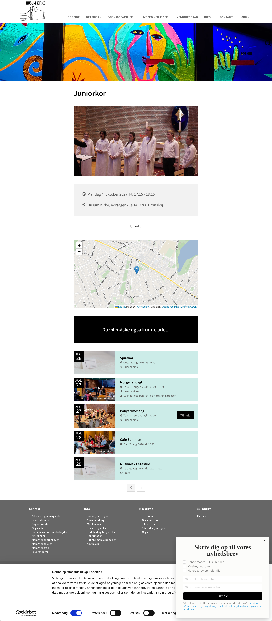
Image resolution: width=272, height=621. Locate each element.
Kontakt (226, 17)
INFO (207, 17)
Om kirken (146, 509)
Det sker (92, 17)
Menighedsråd (187, 17)
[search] (270, 37)
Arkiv (245, 17)
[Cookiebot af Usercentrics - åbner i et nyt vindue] (25, 613)
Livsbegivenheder (154, 17)
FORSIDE (74, 17)
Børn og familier (120, 17)
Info (87, 509)
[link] (94, 17)
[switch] (115, 613)
